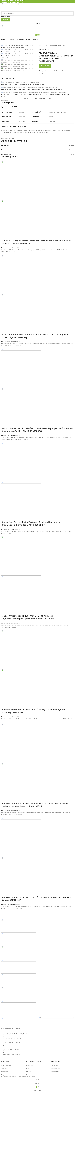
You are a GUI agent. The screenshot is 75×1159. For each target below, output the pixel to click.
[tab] (28, 98)
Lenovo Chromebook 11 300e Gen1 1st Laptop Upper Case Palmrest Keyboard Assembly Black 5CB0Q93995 (35, 805)
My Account (29, 1065)
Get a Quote (45, 66)
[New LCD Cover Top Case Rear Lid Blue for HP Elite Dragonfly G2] (20, 82)
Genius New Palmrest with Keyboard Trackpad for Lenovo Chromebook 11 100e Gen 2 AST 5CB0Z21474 (30, 523)
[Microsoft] (37, 966)
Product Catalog (6, 1065)
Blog (2, 1075)
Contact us (4, 1071)
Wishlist (28, 1071)
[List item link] (18, 1044)
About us (4, 1068)
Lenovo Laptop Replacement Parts (54, 45)
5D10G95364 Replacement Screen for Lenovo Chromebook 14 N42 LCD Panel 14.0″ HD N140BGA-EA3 (36, 242)
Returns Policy (55, 1068)
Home (40, 45)
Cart (27, 1068)
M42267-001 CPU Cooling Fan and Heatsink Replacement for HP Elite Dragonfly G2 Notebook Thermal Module (35, 95)
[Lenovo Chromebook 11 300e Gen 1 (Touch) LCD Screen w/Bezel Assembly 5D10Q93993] (21, 649)
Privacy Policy (55, 1071)
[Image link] (10, 1021)
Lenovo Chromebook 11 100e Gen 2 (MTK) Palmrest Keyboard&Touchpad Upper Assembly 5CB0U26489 (27, 617)
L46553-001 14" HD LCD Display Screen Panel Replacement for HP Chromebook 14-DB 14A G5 (31, 89)
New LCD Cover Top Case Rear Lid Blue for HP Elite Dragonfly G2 (22, 84)
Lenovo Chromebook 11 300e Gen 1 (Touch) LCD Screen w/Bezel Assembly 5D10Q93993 (33, 711)
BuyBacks (29, 1075)
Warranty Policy (55, 1065)
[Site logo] (9, 7)
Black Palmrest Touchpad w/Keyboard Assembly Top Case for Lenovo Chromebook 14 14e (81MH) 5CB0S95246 (37, 430)
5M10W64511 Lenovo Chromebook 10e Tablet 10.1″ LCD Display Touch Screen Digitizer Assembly (35, 336)
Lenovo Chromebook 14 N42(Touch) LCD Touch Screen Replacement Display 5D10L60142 (36, 899)
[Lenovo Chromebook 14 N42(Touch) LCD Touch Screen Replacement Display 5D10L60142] (21, 837)
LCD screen (45, 74)
